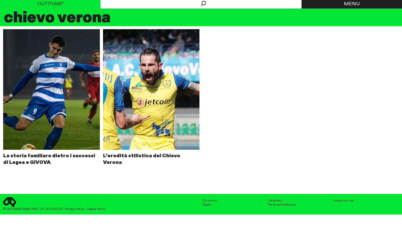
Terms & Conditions (282, 204)
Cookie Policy (96, 209)
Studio (207, 204)
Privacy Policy (74, 209)
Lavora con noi (344, 200)
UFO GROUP (53, 209)
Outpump (50, 4)
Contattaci (275, 200)
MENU (352, 4)
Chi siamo (210, 200)
